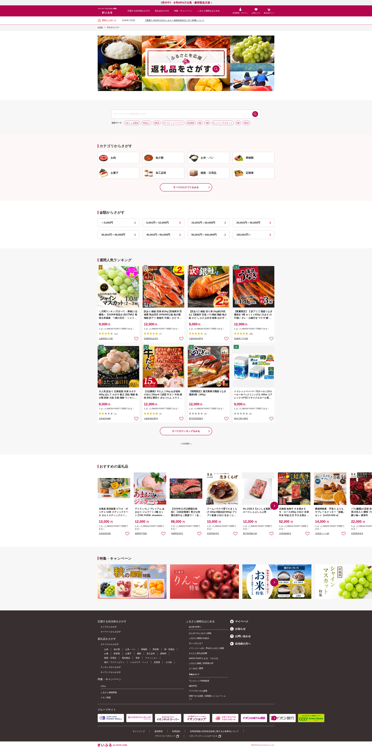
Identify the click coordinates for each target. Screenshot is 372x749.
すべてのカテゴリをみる (186, 187)
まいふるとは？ (196, 643)
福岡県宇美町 (141, 533)
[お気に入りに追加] (136, 338)
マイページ (241, 621)
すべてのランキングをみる (186, 431)
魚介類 (117, 649)
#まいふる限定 (132, 123)
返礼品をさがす (162, 11)
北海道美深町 (105, 533)
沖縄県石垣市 (177, 533)
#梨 (238, 123)
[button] (274, 506)
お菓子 (128, 653)
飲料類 (117, 653)
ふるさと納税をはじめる (208, 11)
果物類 (144, 649)
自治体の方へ (243, 643)
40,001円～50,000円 (158, 234)
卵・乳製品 (169, 649)
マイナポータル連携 (198, 691)
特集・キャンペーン (183, 11)
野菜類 (156, 649)
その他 (169, 662)
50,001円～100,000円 (204, 234)
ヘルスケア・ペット (139, 662)
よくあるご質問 (196, 668)
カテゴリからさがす (110, 644)
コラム (103, 686)
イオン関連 (106, 697)
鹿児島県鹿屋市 (196, 418)
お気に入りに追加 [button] (136, 338)
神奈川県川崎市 (241, 418)
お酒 (106, 653)
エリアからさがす (109, 627)
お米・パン (130, 649)
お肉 (106, 649)
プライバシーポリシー (165, 736)
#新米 (156, 123)
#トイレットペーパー (173, 123)
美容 (138, 658)
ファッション (151, 658)
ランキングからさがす (111, 667)
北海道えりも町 (322, 533)
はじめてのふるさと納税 (200, 633)
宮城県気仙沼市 (151, 338)
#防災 (246, 123)
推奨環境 (158, 731)
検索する (255, 114)
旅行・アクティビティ (114, 662)
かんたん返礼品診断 (198, 653)
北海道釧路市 (285, 533)
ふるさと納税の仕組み (199, 638)
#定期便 (190, 123)
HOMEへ (187, 443)
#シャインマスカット (222, 123)
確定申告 (193, 686)
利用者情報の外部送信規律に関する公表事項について (214, 731)
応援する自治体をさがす (139, 11)
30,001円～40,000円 (113, 234)
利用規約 (176, 731)
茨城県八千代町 (241, 338)
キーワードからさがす (111, 632)
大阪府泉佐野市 (196, 338)
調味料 (163, 653)
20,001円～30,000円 (248, 222)
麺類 (139, 653)
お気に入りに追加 (127, 533)
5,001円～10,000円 (157, 222)
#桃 (207, 123)
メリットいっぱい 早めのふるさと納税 (206, 648)
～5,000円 (107, 222)
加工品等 (151, 653)
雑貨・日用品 (110, 658)
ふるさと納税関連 (109, 692)
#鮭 (200, 123)
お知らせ (240, 628)
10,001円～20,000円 (203, 222)
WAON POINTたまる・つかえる (203, 658)
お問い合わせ (243, 636)
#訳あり (146, 123)
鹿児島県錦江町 (250, 533)
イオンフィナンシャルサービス (203, 736)
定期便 (157, 662)
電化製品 (126, 658)
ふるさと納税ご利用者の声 (201, 663)
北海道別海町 (105, 418)
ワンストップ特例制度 (199, 681)
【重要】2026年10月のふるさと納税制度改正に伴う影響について (174, 20)
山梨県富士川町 (106, 338)
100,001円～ (243, 234)
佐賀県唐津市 (213, 533)
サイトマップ (139, 731)
